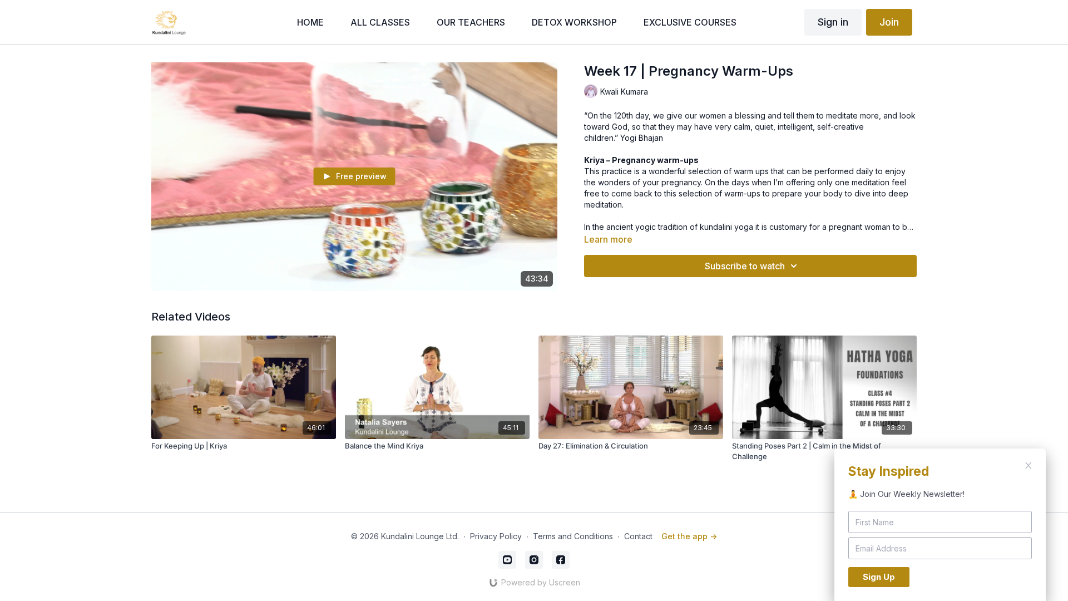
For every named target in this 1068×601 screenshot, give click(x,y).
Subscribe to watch (745, 266)
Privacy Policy (496, 536)
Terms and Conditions (573, 536)
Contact (638, 536)
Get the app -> (689, 536)
